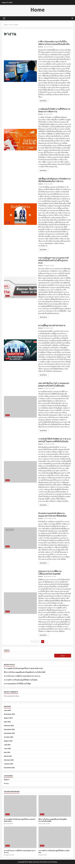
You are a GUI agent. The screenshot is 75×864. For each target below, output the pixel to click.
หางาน (7, 79)
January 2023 (8, 764)
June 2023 (7, 748)
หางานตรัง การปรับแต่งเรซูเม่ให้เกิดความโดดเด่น (20, 680)
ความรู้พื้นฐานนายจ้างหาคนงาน (20, 350)
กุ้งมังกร (6, 780)
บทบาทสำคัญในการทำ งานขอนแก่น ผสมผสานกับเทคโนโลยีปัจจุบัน (20, 407)
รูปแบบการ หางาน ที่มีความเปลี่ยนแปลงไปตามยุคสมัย (20, 603)
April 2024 (7, 722)
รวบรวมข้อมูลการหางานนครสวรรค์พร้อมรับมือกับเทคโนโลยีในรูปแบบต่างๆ (20, 287)
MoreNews (44, 862)
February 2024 (9, 725)
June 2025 (7, 710)
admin (41, 46)
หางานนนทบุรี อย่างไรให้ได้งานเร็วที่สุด (17, 684)
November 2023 (9, 733)
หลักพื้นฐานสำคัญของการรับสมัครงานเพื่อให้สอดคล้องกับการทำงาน (20, 214)
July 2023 (7, 745)
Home (37, 9)
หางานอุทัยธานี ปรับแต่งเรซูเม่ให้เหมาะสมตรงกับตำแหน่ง (23, 668)
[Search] (72, 18)
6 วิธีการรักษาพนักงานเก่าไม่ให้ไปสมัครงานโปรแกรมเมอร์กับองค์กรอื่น (20, 71)
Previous (34, 641)
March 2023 (8, 756)
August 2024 (8, 718)
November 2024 (9, 714)
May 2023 (7, 752)
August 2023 (8, 741)
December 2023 (9, 729)
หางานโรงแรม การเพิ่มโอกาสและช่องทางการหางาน (22, 676)
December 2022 (9, 768)
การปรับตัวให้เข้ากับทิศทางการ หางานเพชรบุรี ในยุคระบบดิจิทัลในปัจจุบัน (20, 472)
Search (7, 650)
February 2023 (9, 760)
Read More (43, 100)
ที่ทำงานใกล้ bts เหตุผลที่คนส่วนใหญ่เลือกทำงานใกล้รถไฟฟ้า (25, 672)
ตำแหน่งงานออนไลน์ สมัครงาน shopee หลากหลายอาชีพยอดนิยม (20, 538)
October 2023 (8, 737)
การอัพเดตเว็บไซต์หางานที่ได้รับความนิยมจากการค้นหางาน (20, 139)
